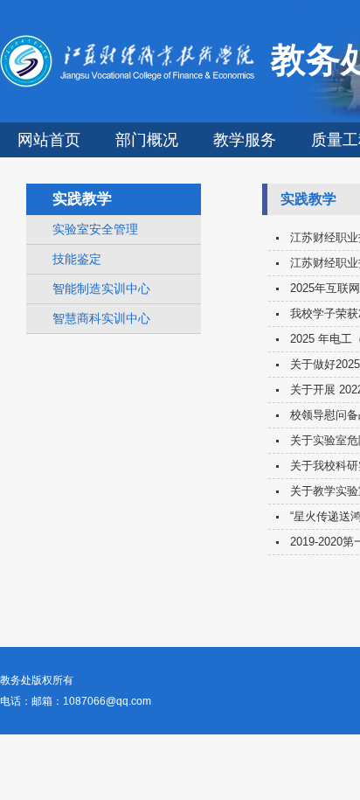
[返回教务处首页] (130, 83)
